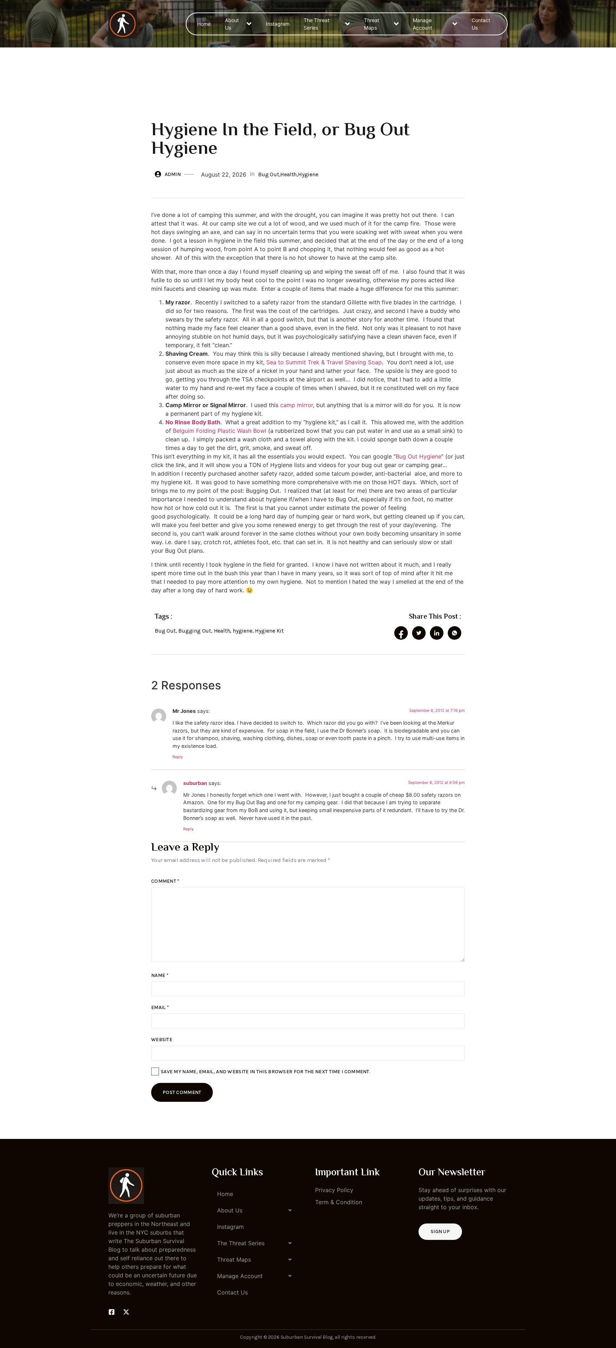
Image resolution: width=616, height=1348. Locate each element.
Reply (178, 756)
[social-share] (401, 633)
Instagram (277, 24)
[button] (256, 1210)
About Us (232, 24)
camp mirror (296, 405)
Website (161, 1040)
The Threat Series (316, 24)
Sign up (440, 1231)
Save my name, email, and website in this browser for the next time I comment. (265, 1072)
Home (204, 24)
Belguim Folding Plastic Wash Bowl (219, 430)
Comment (165, 881)
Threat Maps (371, 24)
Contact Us (481, 24)
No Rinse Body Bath (192, 422)
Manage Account (422, 24)
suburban (195, 783)
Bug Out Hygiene (418, 456)
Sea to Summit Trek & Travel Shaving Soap (324, 362)
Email (160, 1007)
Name (160, 975)
